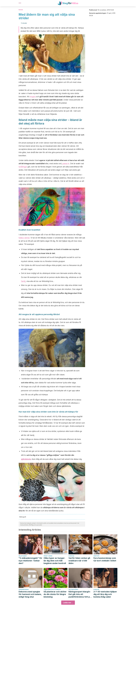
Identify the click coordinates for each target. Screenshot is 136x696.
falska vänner (24, 238)
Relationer (23, 556)
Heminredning (24, 589)
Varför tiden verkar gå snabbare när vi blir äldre (79, 560)
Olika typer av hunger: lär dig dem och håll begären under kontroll (55, 560)
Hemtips (96, 556)
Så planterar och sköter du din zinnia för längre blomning (55, 594)
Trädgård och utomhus (52, 589)
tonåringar (23, 167)
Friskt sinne (48, 556)
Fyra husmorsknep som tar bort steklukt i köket (104, 559)
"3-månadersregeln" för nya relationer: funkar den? (30, 560)
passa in (65, 163)
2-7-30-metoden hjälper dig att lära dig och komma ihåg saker (105, 594)
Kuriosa (71, 556)
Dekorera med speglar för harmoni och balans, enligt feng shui (30, 594)
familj (23, 281)
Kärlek (21, 9)
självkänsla (26, 459)
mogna (33, 96)
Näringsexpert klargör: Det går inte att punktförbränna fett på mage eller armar (79, 594)
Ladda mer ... (68, 603)
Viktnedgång (73, 589)
